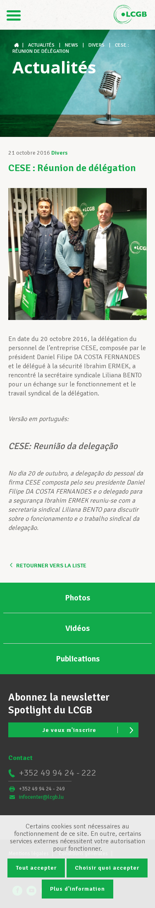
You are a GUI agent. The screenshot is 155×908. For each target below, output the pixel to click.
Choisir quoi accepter (107, 867)
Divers (59, 152)
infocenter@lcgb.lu (41, 797)
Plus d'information (77, 888)
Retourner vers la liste (51, 565)
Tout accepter (36, 867)
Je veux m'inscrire (69, 730)
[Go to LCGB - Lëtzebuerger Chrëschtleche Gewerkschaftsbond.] (17, 45)
